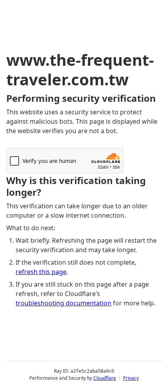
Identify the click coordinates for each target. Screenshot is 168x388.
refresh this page (41, 271)
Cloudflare (104, 378)
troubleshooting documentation (63, 303)
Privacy (131, 378)
